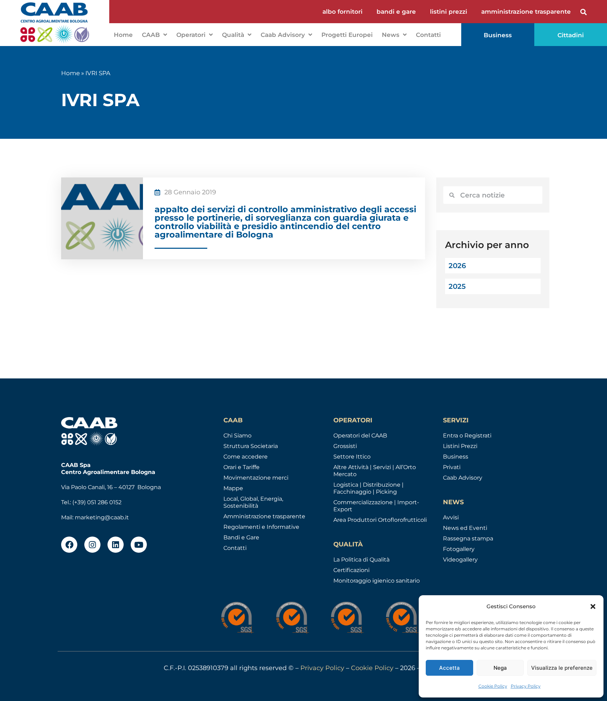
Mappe (233, 488)
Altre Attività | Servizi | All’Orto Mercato (374, 471)
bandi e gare (396, 11)
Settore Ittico (352, 456)
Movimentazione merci (255, 477)
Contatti (428, 34)
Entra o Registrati (467, 435)
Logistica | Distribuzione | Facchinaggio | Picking (368, 488)
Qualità (233, 34)
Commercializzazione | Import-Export (376, 506)
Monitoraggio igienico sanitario (376, 580)
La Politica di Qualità (361, 559)
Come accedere (245, 456)
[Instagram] (92, 545)
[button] (592, 606)
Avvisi (451, 517)
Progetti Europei (347, 34)
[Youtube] (139, 545)
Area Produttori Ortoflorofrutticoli (380, 520)
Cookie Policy (492, 686)
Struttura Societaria (250, 446)
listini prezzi (448, 11)
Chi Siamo (237, 435)
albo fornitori (342, 11)
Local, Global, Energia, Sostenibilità (253, 502)
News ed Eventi (465, 528)
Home (123, 34)
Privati (452, 467)
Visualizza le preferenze (562, 667)
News (390, 34)
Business (455, 456)
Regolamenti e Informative (261, 527)
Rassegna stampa (468, 538)
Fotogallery (459, 549)
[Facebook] (69, 545)
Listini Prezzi (460, 446)
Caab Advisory (283, 34)
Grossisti (345, 446)
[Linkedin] (115, 545)
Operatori (190, 34)
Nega (500, 667)
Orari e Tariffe (241, 467)
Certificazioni (351, 570)
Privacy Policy (526, 686)
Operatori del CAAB (360, 435)
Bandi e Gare (241, 537)
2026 (457, 265)
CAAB (151, 34)
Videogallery (460, 559)
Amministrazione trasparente (264, 516)
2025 (457, 286)
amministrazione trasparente (526, 11)
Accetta (449, 667)
